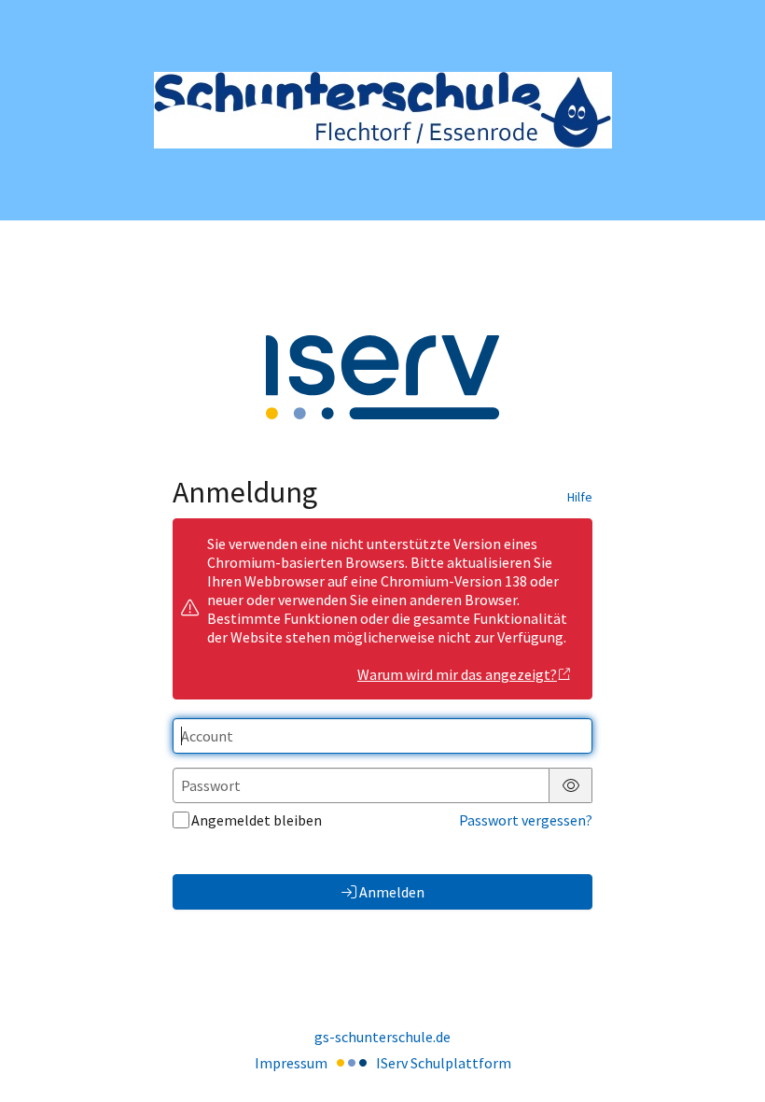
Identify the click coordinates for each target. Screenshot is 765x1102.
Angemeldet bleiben (256, 820)
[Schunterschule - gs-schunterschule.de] (383, 110)
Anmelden (391, 892)
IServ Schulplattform (443, 1062)
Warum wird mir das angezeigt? (457, 674)
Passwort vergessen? (525, 820)
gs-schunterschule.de (382, 1036)
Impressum (291, 1062)
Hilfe (579, 496)
